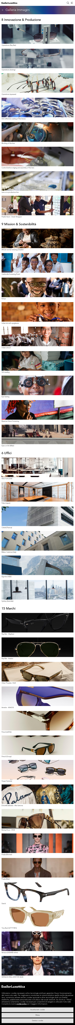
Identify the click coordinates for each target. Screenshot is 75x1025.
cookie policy (21, 1004)
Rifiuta (37, 1015)
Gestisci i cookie (37, 1020)
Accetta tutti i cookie (37, 1010)
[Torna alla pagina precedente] (3, 10)
